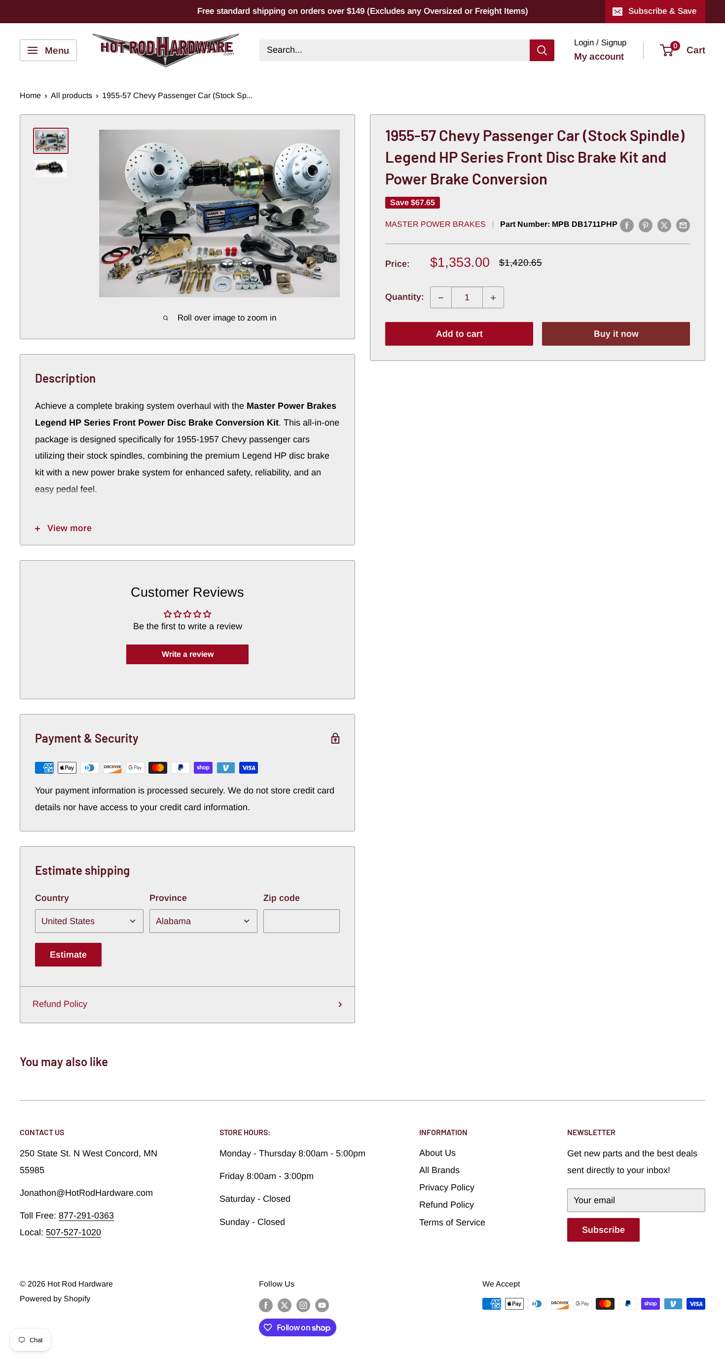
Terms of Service (452, 1222)
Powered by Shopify (55, 1298)
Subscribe (603, 1230)
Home (30, 95)
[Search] (542, 50)
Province (168, 898)
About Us (437, 1153)
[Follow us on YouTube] (322, 1305)
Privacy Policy (446, 1187)
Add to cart (459, 334)
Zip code (281, 898)
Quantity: (404, 297)
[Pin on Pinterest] (645, 224)
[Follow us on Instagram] (303, 1305)
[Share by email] (683, 224)
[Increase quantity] (493, 297)
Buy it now (616, 334)
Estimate (68, 955)
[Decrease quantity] (441, 297)
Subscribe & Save (662, 11)
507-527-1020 (73, 1232)
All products (71, 95)
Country (52, 898)
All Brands (439, 1170)
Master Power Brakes (435, 224)
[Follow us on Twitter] (284, 1305)
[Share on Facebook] (627, 224)
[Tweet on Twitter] (664, 224)
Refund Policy (60, 1004)
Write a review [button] (188, 654)
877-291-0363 (86, 1215)
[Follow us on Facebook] (266, 1305)
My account (599, 56)
